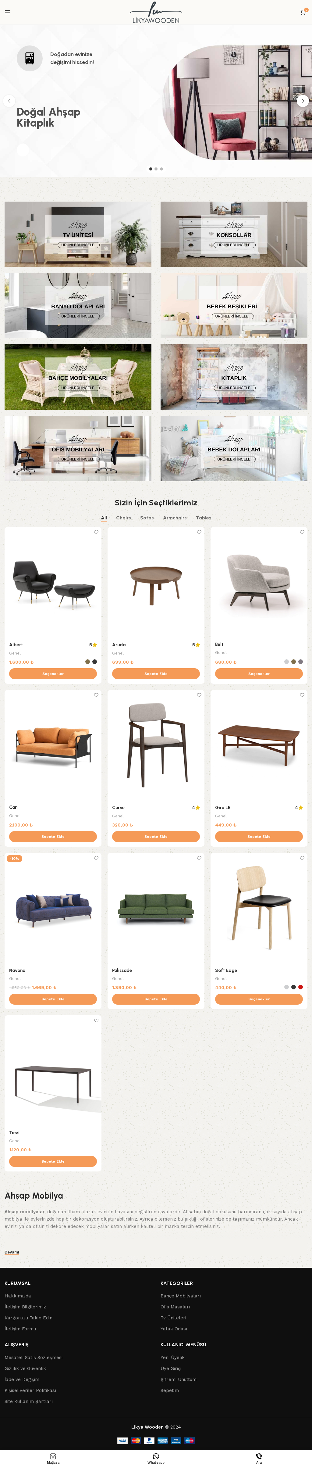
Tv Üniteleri (173, 1318)
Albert (16, 644)
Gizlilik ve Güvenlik (25, 1368)
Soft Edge (226, 970)
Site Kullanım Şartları (29, 1401)
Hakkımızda (18, 1296)
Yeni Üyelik (173, 1357)
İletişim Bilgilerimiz (25, 1307)
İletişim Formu (20, 1329)
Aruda (119, 644)
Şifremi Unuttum (179, 1379)
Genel (15, 653)
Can (13, 807)
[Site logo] (156, 12)
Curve (118, 807)
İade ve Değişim (22, 1379)
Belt (219, 644)
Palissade (122, 970)
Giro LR (223, 807)
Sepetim (170, 1390)
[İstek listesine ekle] (96, 532)
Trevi (14, 1132)
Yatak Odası (174, 1329)
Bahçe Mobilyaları (181, 1296)
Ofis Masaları (175, 1307)
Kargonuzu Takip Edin (28, 1318)
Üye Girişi (171, 1368)
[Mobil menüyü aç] (8, 12)
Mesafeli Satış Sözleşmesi (33, 1357)
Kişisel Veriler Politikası (30, 1390)
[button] (156, 673)
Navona (17, 970)
